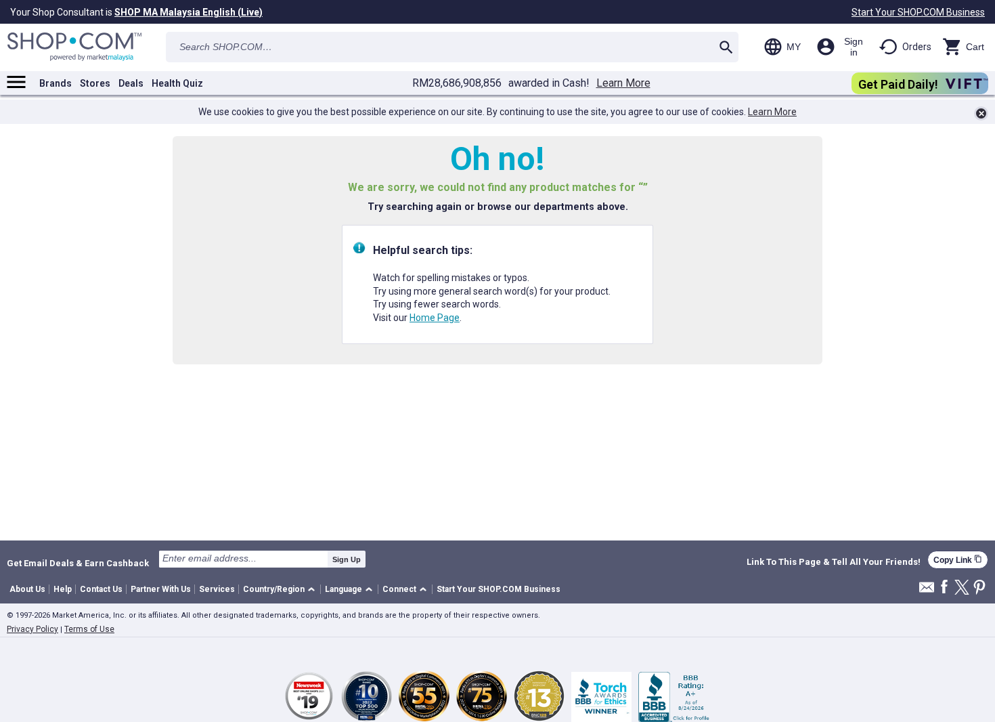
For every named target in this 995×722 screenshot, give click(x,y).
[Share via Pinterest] (979, 588)
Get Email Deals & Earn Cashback (78, 563)
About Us (27, 589)
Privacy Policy (32, 629)
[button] (281, 589)
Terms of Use (89, 629)
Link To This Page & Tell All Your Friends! (834, 562)
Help (62, 589)
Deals (130, 83)
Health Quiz (177, 83)
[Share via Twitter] (961, 588)
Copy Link (957, 560)
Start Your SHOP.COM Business (918, 12)
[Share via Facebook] (944, 587)
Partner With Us (161, 589)
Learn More (623, 83)
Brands (55, 83)
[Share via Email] (926, 591)
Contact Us (101, 589)
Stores (95, 83)
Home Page (435, 317)
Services (217, 589)
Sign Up (346, 559)
